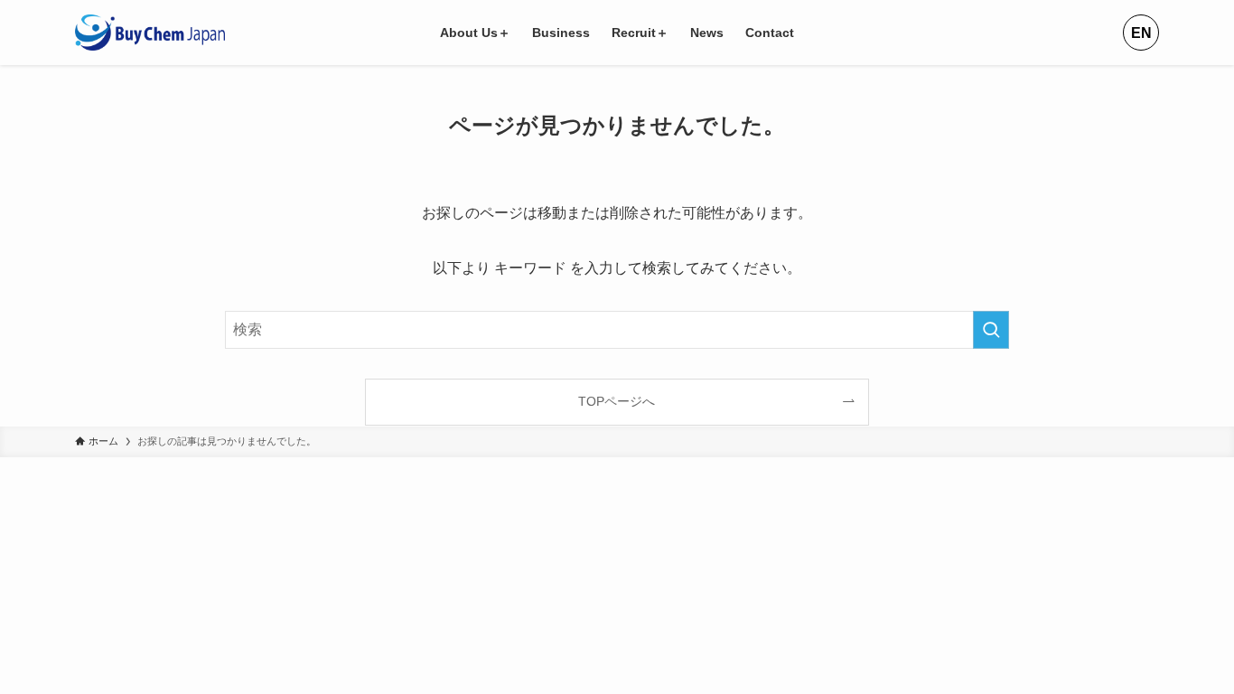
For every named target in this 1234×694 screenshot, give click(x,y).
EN (1141, 33)
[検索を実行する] (991, 330)
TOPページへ (616, 401)
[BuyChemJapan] (150, 32)
